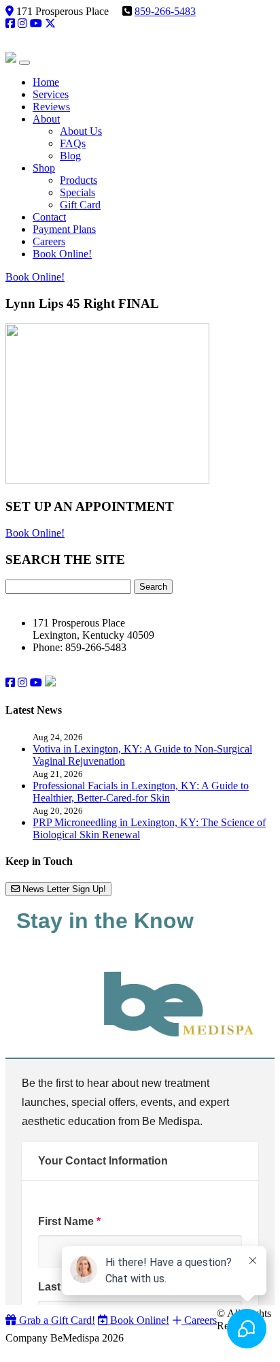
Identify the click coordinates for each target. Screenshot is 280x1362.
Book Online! (35, 277)
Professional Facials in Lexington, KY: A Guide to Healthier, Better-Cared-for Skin (141, 792)
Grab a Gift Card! (55, 1320)
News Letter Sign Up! (63, 889)
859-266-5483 (165, 11)
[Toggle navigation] (24, 63)
